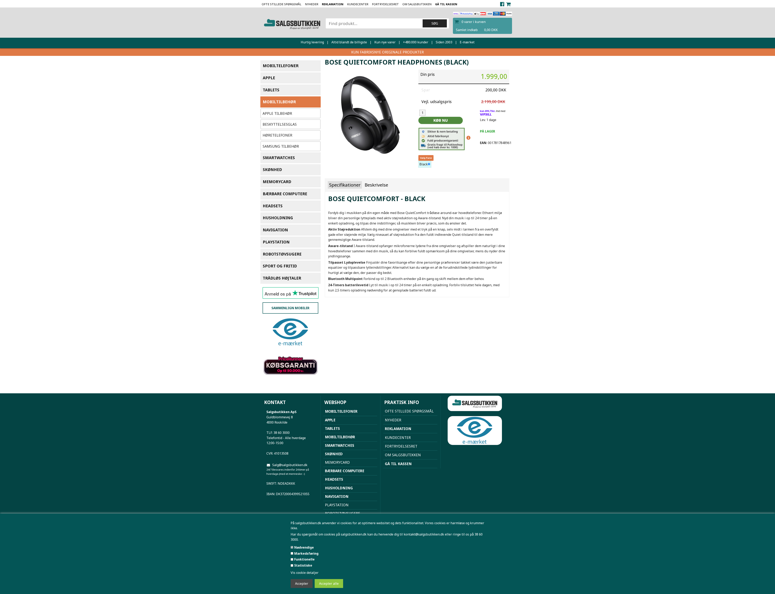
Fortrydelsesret (385, 4)
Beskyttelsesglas (280, 124)
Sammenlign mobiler (290, 308)
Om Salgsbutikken (416, 4)
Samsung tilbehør (281, 146)
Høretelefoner (277, 135)
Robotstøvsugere (282, 254)
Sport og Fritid (280, 266)
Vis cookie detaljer (304, 572)
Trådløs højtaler (282, 278)
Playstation (276, 242)
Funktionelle (304, 559)
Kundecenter (357, 4)
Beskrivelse (376, 185)
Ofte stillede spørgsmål (281, 4)
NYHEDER (311, 4)
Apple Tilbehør (277, 113)
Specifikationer (344, 185)
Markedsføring (306, 553)
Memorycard (277, 181)
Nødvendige (304, 547)
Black (423, 164)
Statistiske (303, 565)
